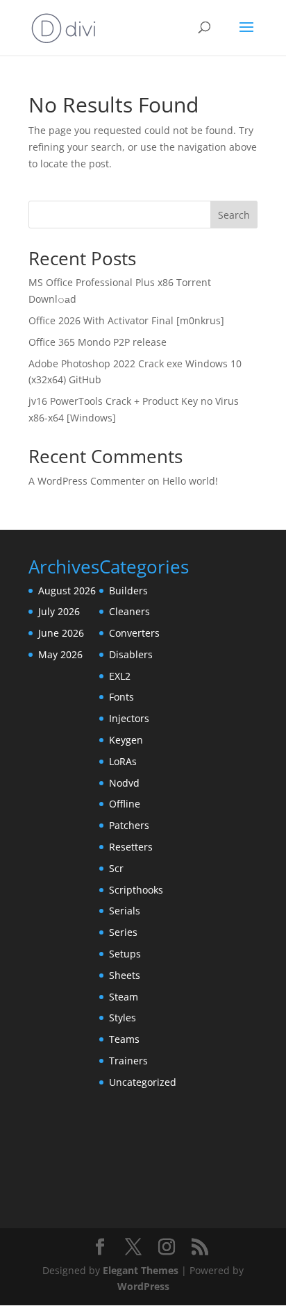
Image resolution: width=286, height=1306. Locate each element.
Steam (123, 996)
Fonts (121, 696)
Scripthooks (136, 889)
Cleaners (129, 611)
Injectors (129, 718)
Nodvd (124, 782)
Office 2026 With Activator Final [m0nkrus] (126, 320)
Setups (125, 953)
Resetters (131, 846)
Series (123, 932)
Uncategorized (142, 1082)
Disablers (131, 654)
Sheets (124, 975)
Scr (116, 868)
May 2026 (60, 654)
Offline (124, 803)
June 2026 (61, 632)
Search (234, 214)
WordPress (143, 1286)
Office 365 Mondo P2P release (97, 342)
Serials (124, 910)
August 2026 (67, 590)
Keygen (126, 739)
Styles (122, 1017)
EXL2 (120, 676)
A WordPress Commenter (86, 480)
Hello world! (190, 480)
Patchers (129, 825)
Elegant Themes (140, 1270)
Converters (134, 632)
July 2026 (59, 611)
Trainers (128, 1060)
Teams (124, 1039)
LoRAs (123, 761)
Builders (128, 590)
